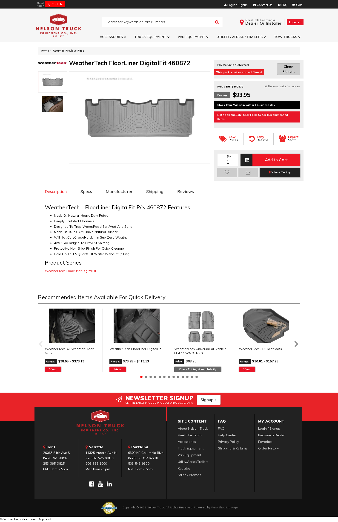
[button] (113, 37)
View (52, 369)
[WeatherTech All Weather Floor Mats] (72, 326)
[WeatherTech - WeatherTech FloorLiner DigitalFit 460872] (52, 62)
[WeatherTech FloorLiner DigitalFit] (136, 326)
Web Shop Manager (225, 507)
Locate (294, 22)
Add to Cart (276, 159)
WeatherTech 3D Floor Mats (260, 349)
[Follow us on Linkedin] (109, 484)
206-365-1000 (96, 463)
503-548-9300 (138, 463)
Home (45, 50)
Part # (221, 86)
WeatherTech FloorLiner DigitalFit (70, 271)
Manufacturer (119, 191)
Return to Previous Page (68, 50)
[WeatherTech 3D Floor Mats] (266, 326)
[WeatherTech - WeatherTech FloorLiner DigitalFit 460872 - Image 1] (53, 82)
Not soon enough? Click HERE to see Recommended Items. (252, 117)
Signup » (209, 399)
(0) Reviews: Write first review (282, 86)
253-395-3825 (54, 463)
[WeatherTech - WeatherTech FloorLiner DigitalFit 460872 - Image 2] (52, 104)
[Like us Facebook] (91, 484)
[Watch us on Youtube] (100, 484)
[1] (227, 172)
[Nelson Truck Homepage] (68, 25)
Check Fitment (289, 68)
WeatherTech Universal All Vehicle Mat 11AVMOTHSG (200, 351)
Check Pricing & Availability (198, 369)
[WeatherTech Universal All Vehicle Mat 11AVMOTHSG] (201, 326)
